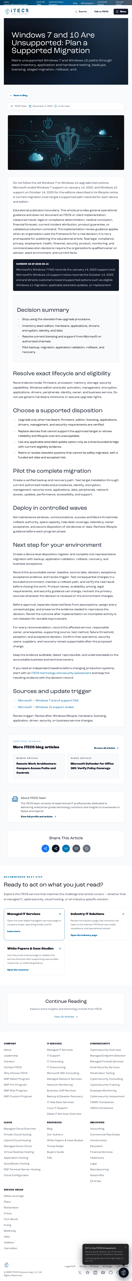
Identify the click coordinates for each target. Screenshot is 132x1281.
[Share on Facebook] (45, 848)
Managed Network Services (64, 1078)
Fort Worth (11, 1219)
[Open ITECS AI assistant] (123, 1272)
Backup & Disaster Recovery (65, 1096)
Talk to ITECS (101, 11)
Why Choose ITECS (16, 1073)
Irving (7, 1225)
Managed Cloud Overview (20, 1128)
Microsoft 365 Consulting (63, 1073)
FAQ (49, 1157)
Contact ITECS (120, 3)
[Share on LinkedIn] (66, 848)
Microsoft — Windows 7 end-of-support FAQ (48, 700)
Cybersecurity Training (105, 1084)
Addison (9, 1242)
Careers (9, 1061)
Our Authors (55, 1134)
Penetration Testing (102, 1073)
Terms (82, 1266)
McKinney (10, 1230)
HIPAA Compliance (101, 1108)
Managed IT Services (60, 1049)
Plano (7, 1201)
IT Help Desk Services (60, 1102)
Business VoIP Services (61, 1090)
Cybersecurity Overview (105, 1049)
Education (96, 1146)
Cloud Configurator (16, 1175)
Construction (98, 1140)
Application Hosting (16, 1157)
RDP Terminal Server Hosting (22, 1169)
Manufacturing (99, 1169)
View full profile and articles (37, 816)
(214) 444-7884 (41, 3)
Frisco (8, 1213)
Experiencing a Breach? (56, 3)
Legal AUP (70, 1266)
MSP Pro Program (15, 1084)
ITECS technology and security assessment (61, 673)
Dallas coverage (14, 1195)
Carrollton (10, 1248)
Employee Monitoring (103, 1090)
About (7, 1049)
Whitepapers (87, 3)
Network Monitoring (60, 1084)
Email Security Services (105, 1067)
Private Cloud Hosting (17, 1134)
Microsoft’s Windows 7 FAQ (35, 269)
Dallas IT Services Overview (64, 1113)
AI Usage (107, 1266)
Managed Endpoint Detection (108, 1055)
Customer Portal (102, 3)
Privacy (94, 1266)
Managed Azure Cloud (18, 1146)
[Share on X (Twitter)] (56, 848)
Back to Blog (21, 95)
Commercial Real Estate (105, 1134)
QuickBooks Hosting (16, 1163)
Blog (75, 3)
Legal (93, 1163)
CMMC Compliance (102, 1102)
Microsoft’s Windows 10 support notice (43, 275)
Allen (7, 1236)
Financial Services (101, 1151)
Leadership (11, 1055)
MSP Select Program (17, 1078)
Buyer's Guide (55, 1151)
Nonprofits (97, 1175)
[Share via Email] (76, 848)
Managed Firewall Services (107, 1061)
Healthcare (97, 1157)
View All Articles (64, 1016)
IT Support (53, 1055)
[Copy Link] (86, 848)
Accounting (97, 1128)
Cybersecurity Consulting (106, 1078)
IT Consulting (55, 1061)
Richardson (11, 1207)
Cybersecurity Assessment (107, 1096)
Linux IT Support (57, 1108)
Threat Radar (55, 1146)
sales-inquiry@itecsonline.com (16, 3)
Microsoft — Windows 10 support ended (46, 707)
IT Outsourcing (56, 1067)
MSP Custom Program (18, 1096)
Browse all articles (104, 748)
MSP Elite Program (15, 1090)
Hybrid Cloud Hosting (17, 1140)
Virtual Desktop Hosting (19, 1151)
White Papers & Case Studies (65, 1140)
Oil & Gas (95, 1181)
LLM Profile (122, 1266)
